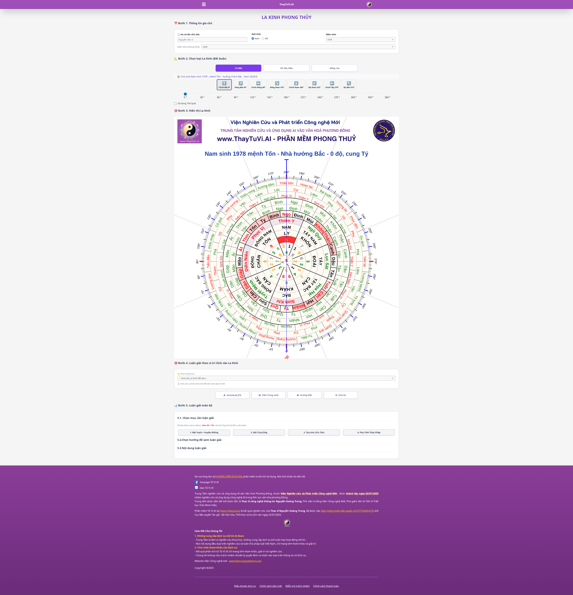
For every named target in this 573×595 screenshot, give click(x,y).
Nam (257, 38)
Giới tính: (256, 34)
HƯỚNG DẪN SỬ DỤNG (229, 476)
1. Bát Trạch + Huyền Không (204, 432)
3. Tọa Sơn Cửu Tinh (314, 432)
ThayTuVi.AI (286, 4)
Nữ (266, 38)
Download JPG (234, 395)
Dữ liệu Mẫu (286, 68)
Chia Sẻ (342, 395)
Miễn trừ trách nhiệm (297, 586)
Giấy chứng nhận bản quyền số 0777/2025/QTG (347, 510)
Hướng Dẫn (306, 395)
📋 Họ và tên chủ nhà (188, 34)
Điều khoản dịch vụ (245, 586)
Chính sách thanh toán (326, 586)
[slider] (185, 94)
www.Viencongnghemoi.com (245, 561)
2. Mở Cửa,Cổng (259, 432)
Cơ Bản (238, 68)
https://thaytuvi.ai (230, 510)
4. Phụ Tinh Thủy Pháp (368, 432)
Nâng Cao (335, 68)
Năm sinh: (331, 34)
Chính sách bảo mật (270, 586)
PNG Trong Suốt (270, 395)
